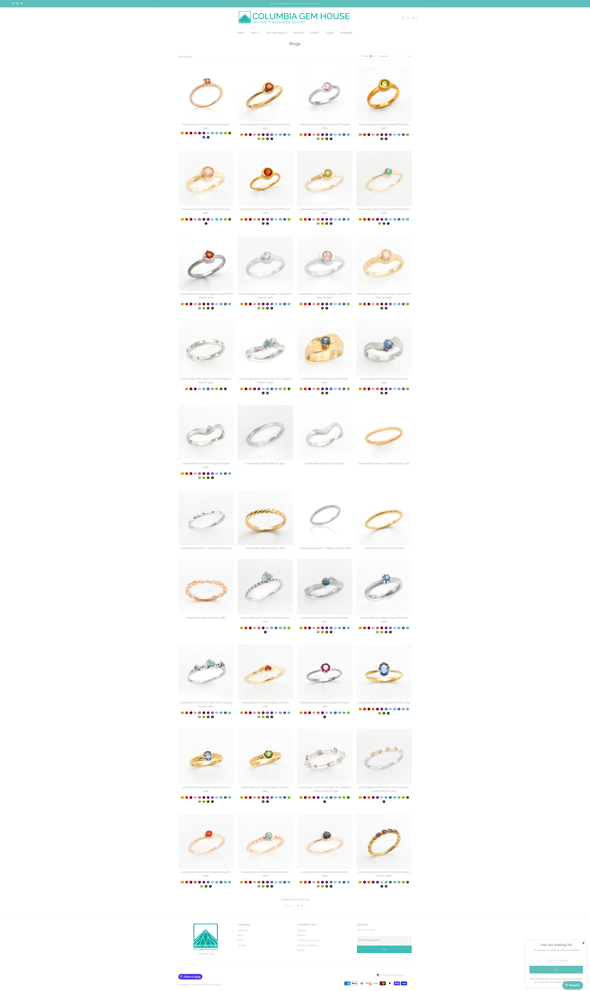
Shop (254, 32)
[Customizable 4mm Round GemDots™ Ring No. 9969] (324, 93)
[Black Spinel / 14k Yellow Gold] (212, 308)
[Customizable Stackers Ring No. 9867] (206, 587)
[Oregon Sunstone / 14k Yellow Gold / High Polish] (195, 133)
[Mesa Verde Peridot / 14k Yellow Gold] (203, 308)
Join (384, 949)
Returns (301, 935)
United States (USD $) (391, 975)
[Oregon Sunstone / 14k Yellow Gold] (199, 304)
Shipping (302, 930)
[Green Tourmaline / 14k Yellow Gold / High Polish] (221, 133)
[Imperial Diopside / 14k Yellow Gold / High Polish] (229, 133)
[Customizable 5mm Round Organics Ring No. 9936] (324, 348)
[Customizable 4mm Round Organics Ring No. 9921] (324, 587)
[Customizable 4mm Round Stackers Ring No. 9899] (265, 841)
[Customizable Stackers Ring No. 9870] (265, 517)
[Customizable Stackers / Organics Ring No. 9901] (206, 517)
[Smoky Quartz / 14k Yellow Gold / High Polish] (267, 393)
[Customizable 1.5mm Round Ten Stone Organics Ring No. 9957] (206, 348)
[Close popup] (583, 943)
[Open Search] (403, 18)
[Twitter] (22, 3)
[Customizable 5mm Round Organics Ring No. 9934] (384, 348)
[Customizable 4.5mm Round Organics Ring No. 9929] (265, 587)
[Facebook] (13, 3)
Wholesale (346, 32)
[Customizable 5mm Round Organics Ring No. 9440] (265, 756)
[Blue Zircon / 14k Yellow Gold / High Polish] (212, 133)
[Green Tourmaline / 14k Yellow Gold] (199, 308)
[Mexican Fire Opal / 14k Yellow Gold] (186, 304)
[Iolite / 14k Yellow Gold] (212, 304)
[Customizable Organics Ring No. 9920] (324, 432)
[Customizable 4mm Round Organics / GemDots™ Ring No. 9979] (206, 263)
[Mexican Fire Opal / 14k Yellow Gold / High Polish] (186, 133)
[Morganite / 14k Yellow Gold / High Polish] (254, 134)
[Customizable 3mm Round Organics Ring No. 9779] (265, 671)
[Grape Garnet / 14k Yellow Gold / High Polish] (199, 133)
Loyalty (329, 32)
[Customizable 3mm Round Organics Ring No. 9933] (206, 432)
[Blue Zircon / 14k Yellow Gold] (221, 304)
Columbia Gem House (209, 984)
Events (315, 32)
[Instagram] (17, 3)
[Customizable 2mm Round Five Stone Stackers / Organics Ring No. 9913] (384, 756)
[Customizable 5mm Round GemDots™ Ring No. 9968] (384, 93)
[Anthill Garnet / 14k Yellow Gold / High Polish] (191, 133)
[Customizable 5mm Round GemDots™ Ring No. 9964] (265, 178)
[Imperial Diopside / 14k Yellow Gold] (208, 308)
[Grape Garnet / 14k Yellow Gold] (203, 304)
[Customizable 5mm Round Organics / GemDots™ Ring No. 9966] (384, 263)
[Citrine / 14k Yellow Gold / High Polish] (182, 133)
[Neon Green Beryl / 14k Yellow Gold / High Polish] (216, 133)
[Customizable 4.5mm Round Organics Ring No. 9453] (324, 671)
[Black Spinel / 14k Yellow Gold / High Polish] (208, 137)
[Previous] (158, 3)
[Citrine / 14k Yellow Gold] (182, 304)
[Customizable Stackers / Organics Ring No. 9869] (324, 517)
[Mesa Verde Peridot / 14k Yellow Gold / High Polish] (225, 133)
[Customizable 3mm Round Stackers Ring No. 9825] (206, 93)
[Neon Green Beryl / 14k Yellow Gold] (229, 304)
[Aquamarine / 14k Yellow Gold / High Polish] (208, 133)
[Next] (431, 3)
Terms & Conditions (307, 945)
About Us (299, 32)
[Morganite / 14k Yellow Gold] (195, 304)
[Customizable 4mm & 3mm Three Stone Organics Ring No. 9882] (206, 671)
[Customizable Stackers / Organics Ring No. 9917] (384, 432)
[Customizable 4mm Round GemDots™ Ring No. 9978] (265, 93)
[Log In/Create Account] (408, 18)
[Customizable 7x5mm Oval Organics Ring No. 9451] (384, 671)
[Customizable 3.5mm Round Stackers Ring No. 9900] (206, 841)
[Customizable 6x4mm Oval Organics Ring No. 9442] (206, 756)
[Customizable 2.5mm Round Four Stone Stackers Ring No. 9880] (384, 841)
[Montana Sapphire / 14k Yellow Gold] (225, 304)
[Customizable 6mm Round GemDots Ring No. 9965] (206, 178)
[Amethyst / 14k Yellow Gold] (208, 304)
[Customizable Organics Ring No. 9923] (265, 432)
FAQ (240, 940)
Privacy (301, 950)
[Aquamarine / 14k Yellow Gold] (216, 304)
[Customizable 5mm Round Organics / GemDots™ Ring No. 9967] (324, 263)
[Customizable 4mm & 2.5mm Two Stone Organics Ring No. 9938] (265, 348)
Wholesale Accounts (308, 940)
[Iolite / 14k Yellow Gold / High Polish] (271, 134)
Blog (240, 935)
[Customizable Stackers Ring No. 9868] (384, 517)
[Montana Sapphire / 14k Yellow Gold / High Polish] (203, 137)
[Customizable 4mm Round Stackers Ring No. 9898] (324, 841)
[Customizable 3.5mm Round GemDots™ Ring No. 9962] (384, 178)
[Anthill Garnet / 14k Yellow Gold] (191, 304)
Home (241, 32)
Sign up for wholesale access (296, 3)
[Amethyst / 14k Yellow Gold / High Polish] (203, 133)
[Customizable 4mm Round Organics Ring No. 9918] (384, 587)
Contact (242, 945)
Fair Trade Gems (276, 32)
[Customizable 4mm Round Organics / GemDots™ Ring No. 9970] (265, 263)
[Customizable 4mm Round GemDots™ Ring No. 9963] (324, 178)
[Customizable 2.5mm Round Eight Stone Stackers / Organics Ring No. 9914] (324, 756)
